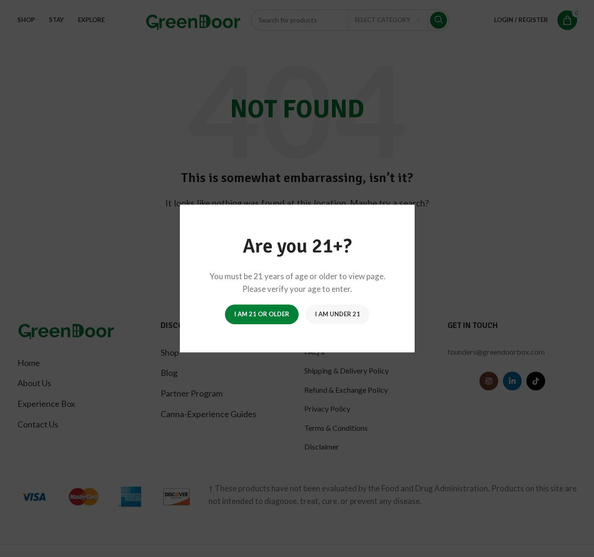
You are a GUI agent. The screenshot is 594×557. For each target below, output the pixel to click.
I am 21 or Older (261, 314)
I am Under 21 (337, 314)
